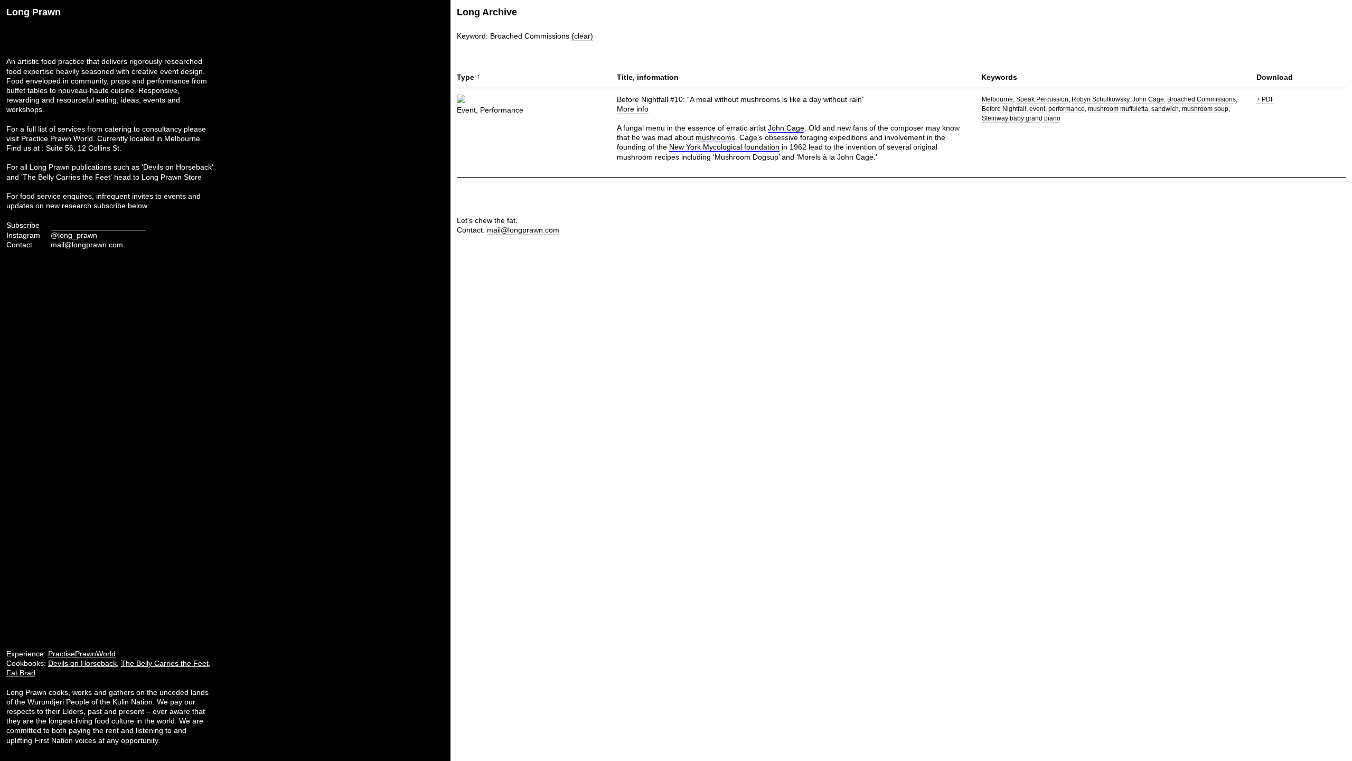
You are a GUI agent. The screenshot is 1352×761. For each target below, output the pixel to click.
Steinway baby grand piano (1021, 118)
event (1037, 109)
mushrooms (715, 137)
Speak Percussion (1042, 99)
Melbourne (997, 99)
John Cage (786, 128)
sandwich (1165, 109)
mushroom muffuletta (1118, 109)
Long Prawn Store (172, 177)
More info (633, 109)
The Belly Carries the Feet (165, 663)
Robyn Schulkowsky (1100, 99)
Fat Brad (20, 673)
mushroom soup (1205, 109)
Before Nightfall (1004, 109)
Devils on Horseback (82, 663)
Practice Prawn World (57, 138)
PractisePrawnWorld (82, 653)
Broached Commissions (1201, 99)
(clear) (582, 36)
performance (1066, 109)
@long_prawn (74, 235)
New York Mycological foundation (724, 147)
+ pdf (1265, 99)
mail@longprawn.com (87, 244)
